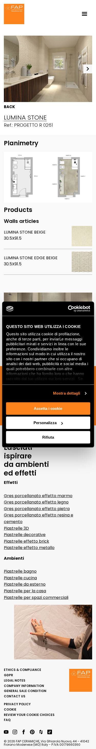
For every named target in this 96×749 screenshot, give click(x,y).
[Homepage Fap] (14, 14)
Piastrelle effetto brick (26, 541)
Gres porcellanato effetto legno (36, 502)
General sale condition (25, 691)
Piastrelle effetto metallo (29, 548)
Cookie (10, 709)
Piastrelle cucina (20, 578)
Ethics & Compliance (22, 670)
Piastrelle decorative (25, 535)
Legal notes (14, 680)
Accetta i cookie (48, 408)
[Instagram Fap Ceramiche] (15, 732)
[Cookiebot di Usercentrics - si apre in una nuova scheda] (68, 308)
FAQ (7, 720)
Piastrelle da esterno (25, 584)
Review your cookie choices (29, 715)
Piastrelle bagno (20, 571)
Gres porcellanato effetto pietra (37, 509)
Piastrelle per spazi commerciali (36, 597)
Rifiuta (48, 437)
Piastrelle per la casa (25, 591)
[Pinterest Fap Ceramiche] (32, 732)
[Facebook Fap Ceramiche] (23, 732)
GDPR (8, 675)
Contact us (14, 696)
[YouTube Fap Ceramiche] (6, 732)
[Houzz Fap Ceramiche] (41, 732)
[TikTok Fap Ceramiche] (49, 732)
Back (9, 107)
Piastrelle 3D (16, 528)
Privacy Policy (17, 704)
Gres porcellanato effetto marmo (38, 496)
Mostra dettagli (66, 393)
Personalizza (45, 423)
